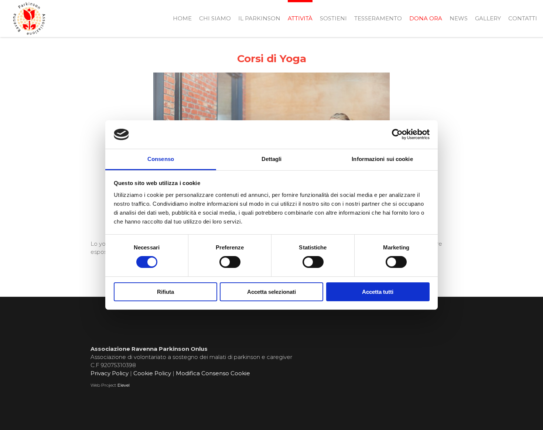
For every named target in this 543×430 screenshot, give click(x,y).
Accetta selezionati (271, 292)
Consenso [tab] (160, 159)
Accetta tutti (377, 292)
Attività (300, 18)
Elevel (123, 385)
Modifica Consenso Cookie (213, 373)
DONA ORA (425, 18)
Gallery (488, 18)
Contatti (522, 18)
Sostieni (333, 18)
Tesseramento (378, 18)
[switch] (229, 262)
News (459, 18)
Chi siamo (215, 18)
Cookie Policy (152, 373)
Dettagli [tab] (272, 159)
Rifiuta (165, 292)
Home (182, 18)
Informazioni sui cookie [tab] (382, 159)
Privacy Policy (109, 373)
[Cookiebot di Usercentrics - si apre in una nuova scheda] (397, 134)
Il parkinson (259, 18)
